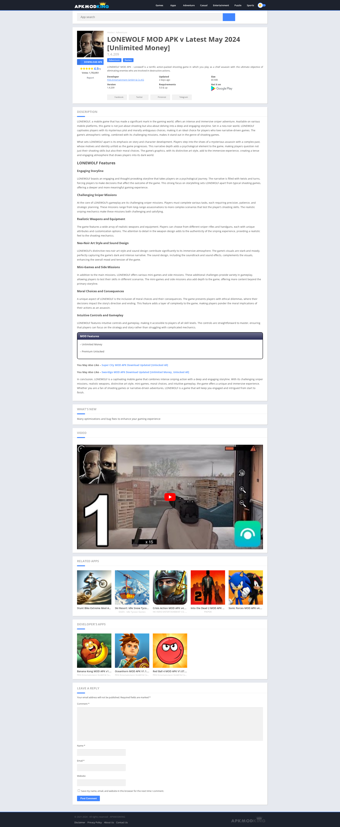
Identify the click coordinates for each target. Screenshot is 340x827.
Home (110, 32)
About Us (109, 822)
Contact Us (122, 822)
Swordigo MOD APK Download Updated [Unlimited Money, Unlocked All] (145, 372)
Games (159, 5)
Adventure (189, 5)
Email (80, 760)
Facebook (118, 97)
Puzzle (237, 5)
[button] (229, 17)
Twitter (139, 97)
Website (81, 775)
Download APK (93, 62)
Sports (250, 5)
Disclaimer (79, 822)
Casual (204, 5)
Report (90, 77)
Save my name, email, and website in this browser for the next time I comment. (122, 791)
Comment (83, 703)
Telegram (183, 97)
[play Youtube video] (170, 497)
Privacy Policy (94, 822)
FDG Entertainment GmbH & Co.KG (125, 79)
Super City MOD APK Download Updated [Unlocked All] (135, 365)
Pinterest (161, 97)
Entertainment (221, 5)
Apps (173, 5)
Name (81, 745)
